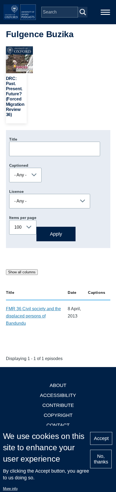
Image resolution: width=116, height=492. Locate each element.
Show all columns (22, 272)
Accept (101, 438)
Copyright (58, 415)
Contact (58, 425)
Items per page (22, 217)
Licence (16, 191)
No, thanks (101, 459)
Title (13, 139)
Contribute (58, 405)
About (58, 385)
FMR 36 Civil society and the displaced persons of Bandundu (33, 316)
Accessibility (58, 395)
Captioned (18, 165)
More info (10, 489)
